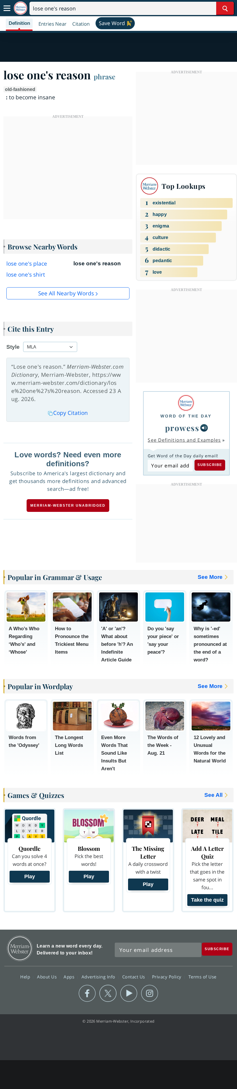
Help (26, 977)
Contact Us (134, 977)
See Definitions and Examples (184, 440)
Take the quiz (207, 900)
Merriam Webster (19, 948)
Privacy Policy (167, 977)
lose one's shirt (25, 274)
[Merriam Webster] (186, 403)
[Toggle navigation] (7, 8)
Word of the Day (186, 416)
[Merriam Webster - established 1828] (20, 8)
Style (13, 347)
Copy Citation (70, 413)
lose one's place (26, 263)
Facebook (87, 993)
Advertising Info (99, 977)
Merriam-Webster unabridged (67, 506)
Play (29, 876)
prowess (182, 427)
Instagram (149, 993)
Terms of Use (202, 977)
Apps (70, 977)
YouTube (128, 993)
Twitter (107, 993)
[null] (204, 428)
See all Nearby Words (66, 293)
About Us (47, 977)
